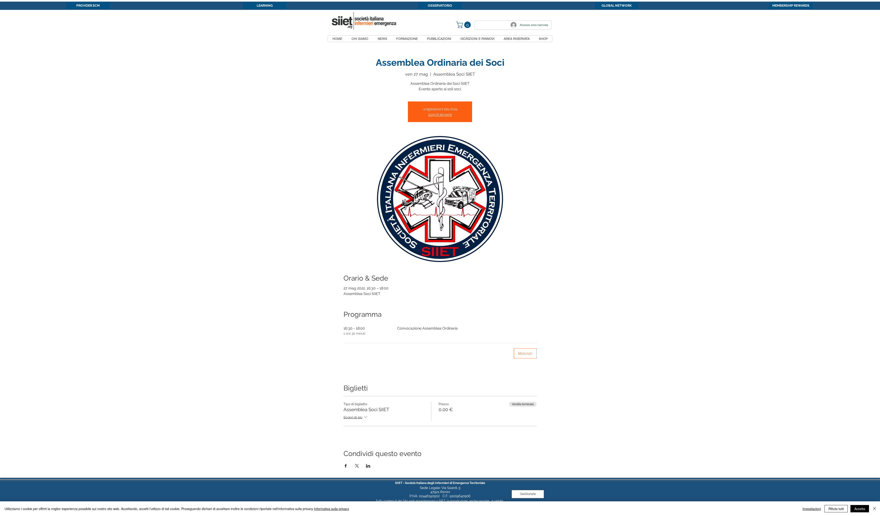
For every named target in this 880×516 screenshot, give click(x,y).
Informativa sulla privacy (331, 508)
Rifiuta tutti (836, 508)
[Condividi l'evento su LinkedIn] (368, 466)
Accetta (859, 508)
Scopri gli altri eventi (440, 114)
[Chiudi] (874, 508)
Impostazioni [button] (812, 508)
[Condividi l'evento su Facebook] (346, 466)
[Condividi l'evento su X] (357, 466)
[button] (464, 25)
